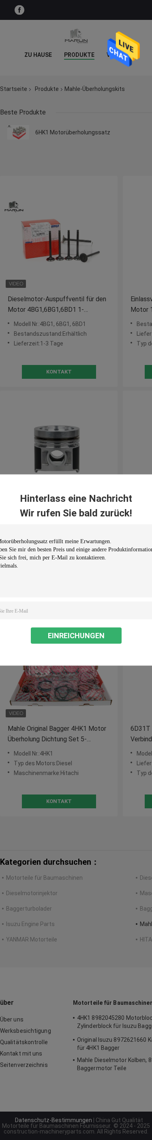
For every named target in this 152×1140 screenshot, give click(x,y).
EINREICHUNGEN (76, 635)
